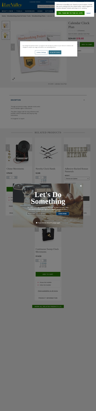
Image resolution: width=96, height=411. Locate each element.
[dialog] (74, 9)
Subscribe (62, 214)
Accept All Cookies (55, 52)
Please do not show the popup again (49, 223)
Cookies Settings (41, 52)
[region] (48, 49)
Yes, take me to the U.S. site (70, 13)
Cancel (88, 13)
